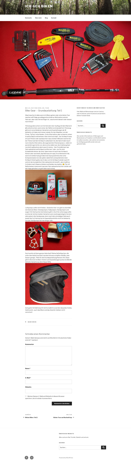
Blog (46, 18)
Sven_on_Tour (43, 108)
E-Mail (28, 378)
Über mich (38, 18)
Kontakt (53, 18)
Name (27, 368)
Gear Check (32, 322)
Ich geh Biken (39, 6)
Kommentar (29, 344)
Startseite (28, 18)
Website (28, 387)
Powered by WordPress (66, 457)
